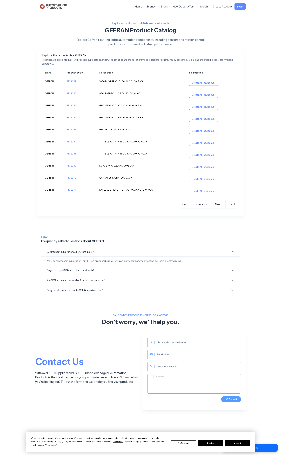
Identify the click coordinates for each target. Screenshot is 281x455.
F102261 (71, 81)
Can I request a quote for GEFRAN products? (70, 251)
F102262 (71, 93)
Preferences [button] (51, 445)
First (185, 204)
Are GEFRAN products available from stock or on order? (76, 280)
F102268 (71, 153)
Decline (210, 443)
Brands (151, 6)
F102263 (71, 105)
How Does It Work (183, 6)
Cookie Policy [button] (118, 442)
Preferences (183, 443)
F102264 (71, 117)
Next (218, 204)
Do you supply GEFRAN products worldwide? (70, 270)
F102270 (71, 177)
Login (240, 6)
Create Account (222, 6)
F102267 (71, 141)
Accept (237, 443)
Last (232, 204)
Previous (201, 204)
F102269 (71, 165)
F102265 (71, 129)
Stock (164, 6)
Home (138, 6)
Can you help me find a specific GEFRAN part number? (75, 290)
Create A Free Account (203, 82)
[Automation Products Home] (53, 6)
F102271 (71, 189)
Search (203, 6)
